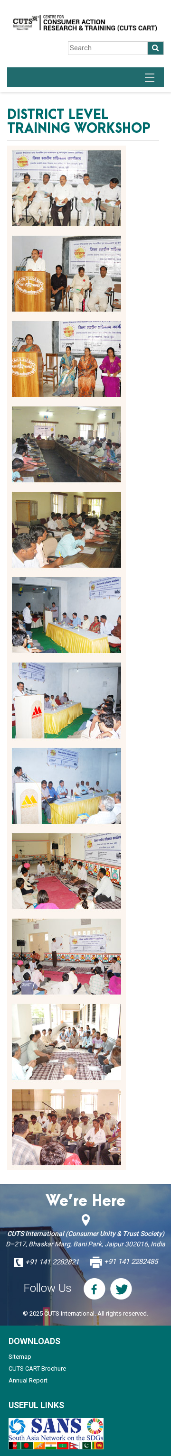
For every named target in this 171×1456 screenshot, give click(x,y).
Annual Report (28, 1380)
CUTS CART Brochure (37, 1368)
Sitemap (20, 1356)
